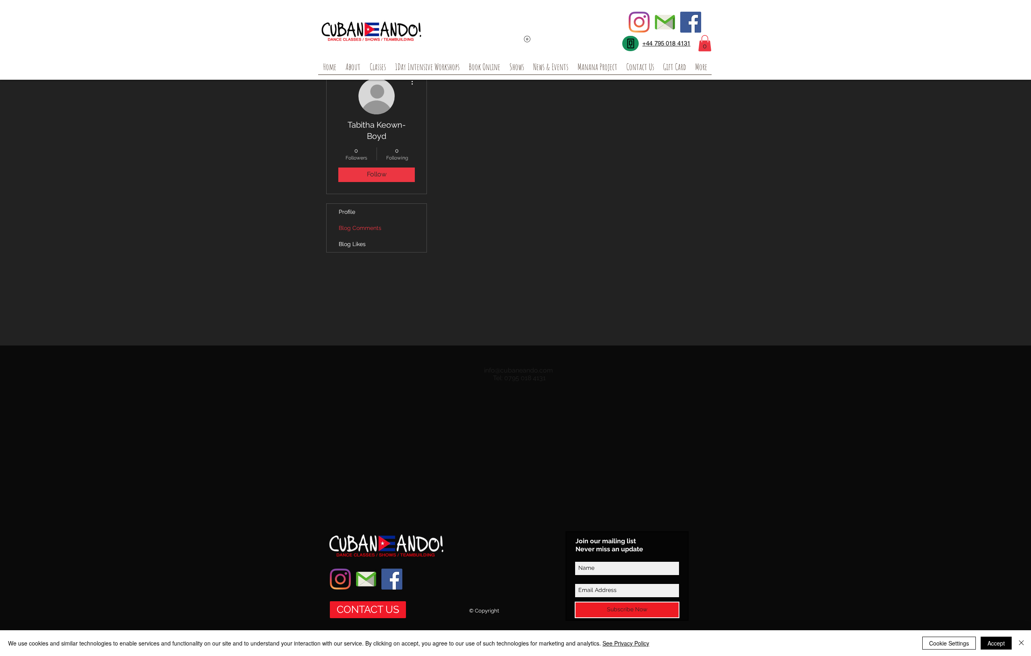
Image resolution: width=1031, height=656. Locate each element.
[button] (705, 43)
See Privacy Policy (625, 643)
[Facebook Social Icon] (690, 22)
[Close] (1021, 643)
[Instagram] (639, 22)
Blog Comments (360, 228)
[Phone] (630, 43)
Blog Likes (352, 244)
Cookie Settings (949, 643)
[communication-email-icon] (664, 22)
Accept (996, 643)
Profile (347, 212)
